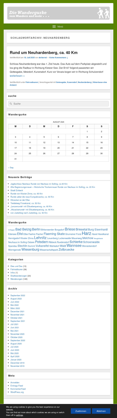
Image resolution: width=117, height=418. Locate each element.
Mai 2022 (15, 305)
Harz (86, 233)
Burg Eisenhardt (98, 229)
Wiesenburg (30, 249)
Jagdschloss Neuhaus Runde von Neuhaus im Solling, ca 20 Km (39, 183)
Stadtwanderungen (19, 275)
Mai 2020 (15, 353)
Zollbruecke (66, 249)
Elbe (25, 234)
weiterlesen (17, 75)
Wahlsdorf (54, 245)
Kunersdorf (72, 82)
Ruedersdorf (63, 242)
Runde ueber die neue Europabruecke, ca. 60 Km (32, 196)
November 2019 (17, 365)
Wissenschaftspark (49, 249)
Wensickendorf (89, 245)
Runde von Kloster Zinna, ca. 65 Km (27, 193)
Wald (63, 246)
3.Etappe (11, 230)
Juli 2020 (14, 346)
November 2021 (17, 314)
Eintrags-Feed (17, 385)
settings (19, 415)
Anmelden (15, 382)
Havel (94, 234)
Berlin (36, 229)
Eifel (20, 233)
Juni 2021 (15, 327)
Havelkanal (103, 234)
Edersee (12, 234)
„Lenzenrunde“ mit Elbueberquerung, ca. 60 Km (31, 206)
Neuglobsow (98, 238)
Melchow (87, 238)
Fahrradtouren (32, 82)
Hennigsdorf (14, 238)
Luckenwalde (64, 238)
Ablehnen (101, 411)
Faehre (31, 234)
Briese (70, 229)
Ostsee (31, 242)
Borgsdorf (59, 229)
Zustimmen (80, 411)
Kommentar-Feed (18, 388)
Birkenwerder (47, 229)
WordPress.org (17, 392)
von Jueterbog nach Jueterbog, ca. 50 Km (29, 212)
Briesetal (81, 229)
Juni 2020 (15, 349)
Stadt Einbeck (17, 190)
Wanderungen (16, 278)
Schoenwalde (91, 242)
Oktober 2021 (16, 317)
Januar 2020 (16, 359)
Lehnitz (40, 237)
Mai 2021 (15, 330)
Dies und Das (16, 266)
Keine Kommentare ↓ (58, 57)
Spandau (12, 245)
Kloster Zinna (27, 238)
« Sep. (11, 167)
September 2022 (18, 295)
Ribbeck (52, 242)
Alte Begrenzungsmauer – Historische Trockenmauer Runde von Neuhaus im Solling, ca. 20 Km (53, 187)
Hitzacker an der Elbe (20, 199)
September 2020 (18, 340)
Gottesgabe (61, 82)
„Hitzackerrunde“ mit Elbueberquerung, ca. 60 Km (32, 209)
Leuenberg (52, 238)
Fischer (39, 234)
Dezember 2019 (17, 362)
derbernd (43, 57)
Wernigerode (14, 249)
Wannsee (74, 245)
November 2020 (17, 333)
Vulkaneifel (42, 246)
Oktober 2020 (16, 337)
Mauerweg (77, 238)
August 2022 (16, 298)
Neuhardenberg (84, 82)
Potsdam (41, 241)
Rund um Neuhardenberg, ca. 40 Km (44, 52)
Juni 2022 (15, 301)
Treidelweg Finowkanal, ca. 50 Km (26, 203)
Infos (13, 272)
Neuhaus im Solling (17, 242)
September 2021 (18, 321)
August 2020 (16, 343)
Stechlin (22, 246)
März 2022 (15, 308)
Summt (31, 245)
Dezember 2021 (17, 311)
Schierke (76, 241)
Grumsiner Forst (73, 234)
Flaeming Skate (54, 233)
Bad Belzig (23, 229)
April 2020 (15, 356)
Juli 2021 (14, 324)
